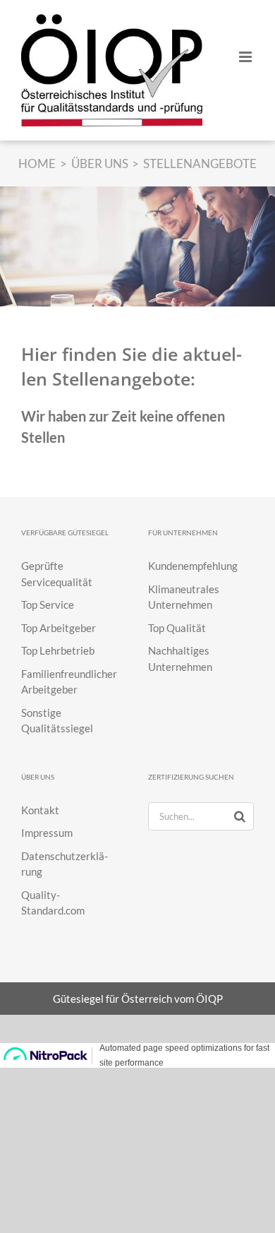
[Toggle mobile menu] (246, 56)
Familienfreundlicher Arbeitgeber (69, 681)
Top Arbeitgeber (58, 627)
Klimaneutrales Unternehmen (183, 597)
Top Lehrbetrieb (57, 650)
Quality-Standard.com (53, 902)
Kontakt (40, 810)
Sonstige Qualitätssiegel (57, 720)
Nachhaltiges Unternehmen (180, 658)
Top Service (47, 604)
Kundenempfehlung (193, 565)
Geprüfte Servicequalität (56, 573)
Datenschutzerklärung (64, 864)
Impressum (47, 832)
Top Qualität (177, 627)
